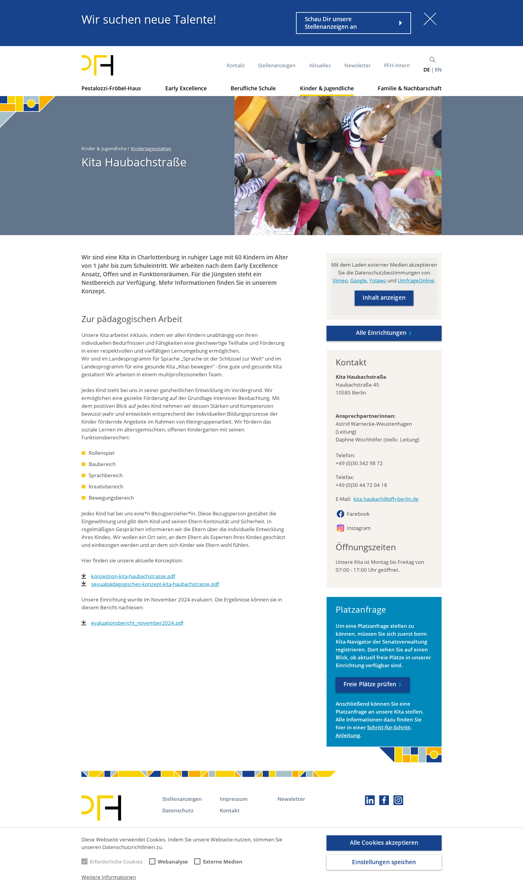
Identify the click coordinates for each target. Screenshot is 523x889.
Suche (432, 60)
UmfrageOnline (416, 280)
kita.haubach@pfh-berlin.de (386, 498)
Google (358, 280)
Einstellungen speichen (384, 862)
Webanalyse (173, 861)
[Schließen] (430, 18)
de (426, 69)
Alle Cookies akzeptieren (384, 843)
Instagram (359, 527)
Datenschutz (177, 810)
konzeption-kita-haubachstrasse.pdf (133, 576)
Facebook (358, 513)
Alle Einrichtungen (381, 333)
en (438, 69)
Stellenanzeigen (276, 65)
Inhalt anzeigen (384, 297)
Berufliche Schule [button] (253, 88)
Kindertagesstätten (151, 148)
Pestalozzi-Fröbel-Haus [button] (111, 88)
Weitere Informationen (108, 877)
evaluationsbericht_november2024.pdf (137, 622)
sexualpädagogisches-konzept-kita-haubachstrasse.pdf (155, 584)
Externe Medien (222, 861)
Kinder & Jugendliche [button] (327, 88)
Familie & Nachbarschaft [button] (410, 88)
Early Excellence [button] (186, 88)
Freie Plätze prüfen (370, 684)
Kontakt (236, 65)
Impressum (234, 798)
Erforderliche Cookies (116, 861)
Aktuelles (320, 65)
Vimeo (340, 280)
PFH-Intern (397, 65)
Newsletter (357, 65)
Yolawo (377, 280)
